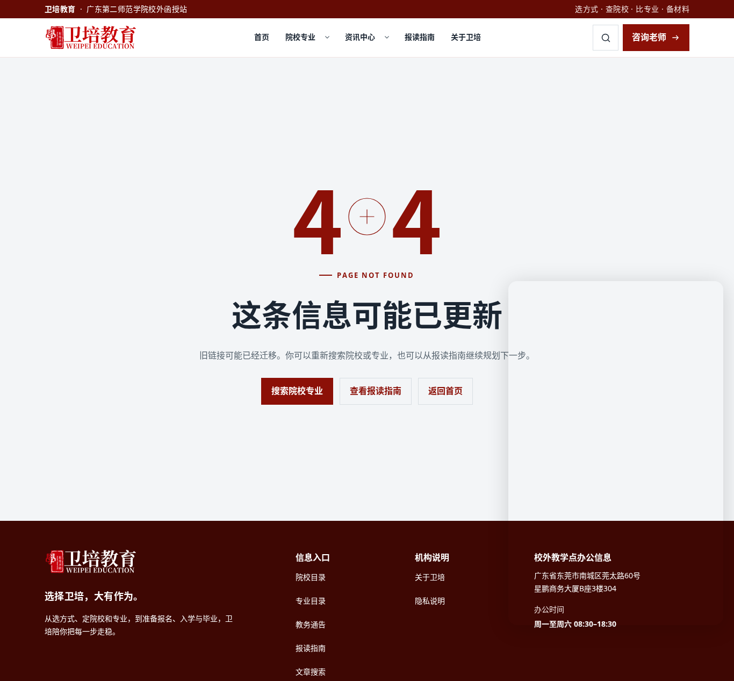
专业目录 (311, 601)
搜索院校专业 (297, 391)
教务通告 (311, 624)
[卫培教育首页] (93, 37)
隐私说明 (430, 601)
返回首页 (445, 391)
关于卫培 (466, 37)
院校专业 (300, 37)
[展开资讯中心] (387, 37)
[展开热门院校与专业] (327, 37)
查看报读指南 (375, 391)
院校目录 (311, 577)
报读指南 (420, 37)
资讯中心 (360, 37)
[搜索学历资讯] (605, 38)
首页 (261, 37)
